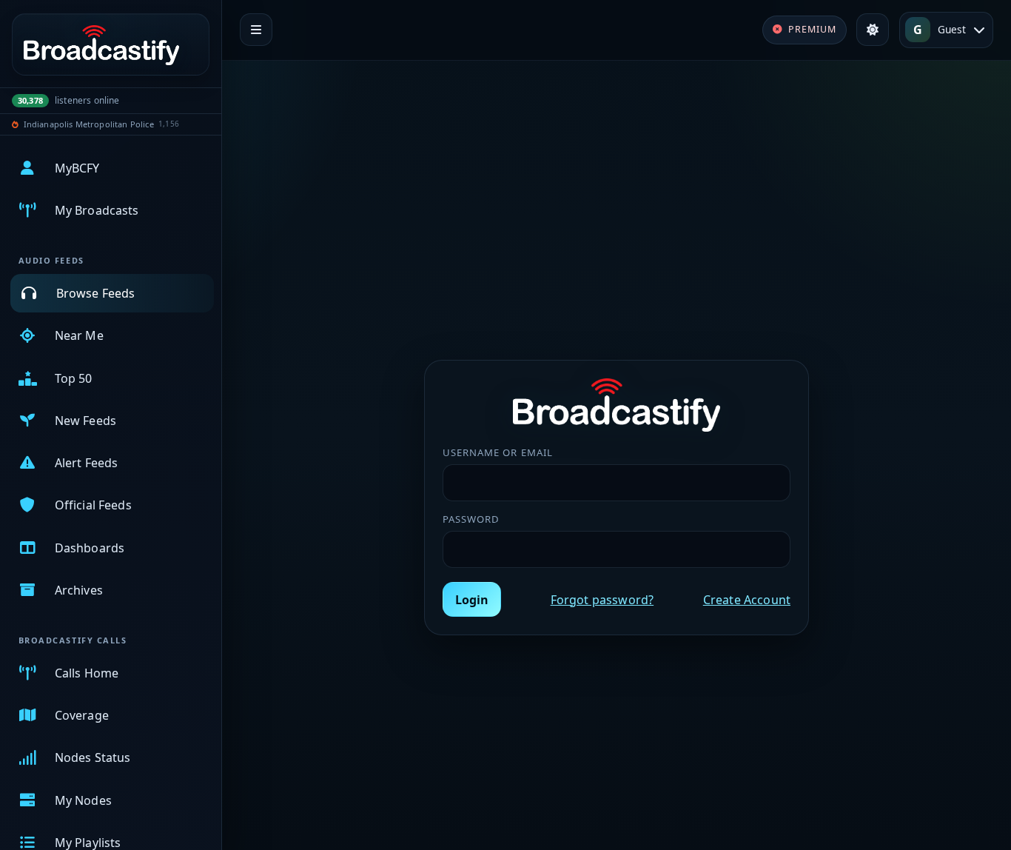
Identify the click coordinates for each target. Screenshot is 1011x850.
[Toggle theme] (872, 29)
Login (471, 600)
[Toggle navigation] (256, 29)
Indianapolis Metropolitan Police (89, 124)
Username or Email (498, 452)
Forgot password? (602, 600)
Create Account (746, 600)
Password (471, 519)
